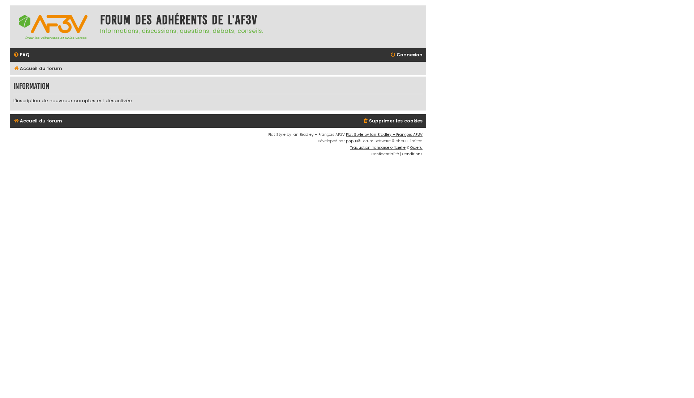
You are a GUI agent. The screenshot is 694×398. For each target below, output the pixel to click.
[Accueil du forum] (53, 26)
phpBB (352, 141)
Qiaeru (416, 147)
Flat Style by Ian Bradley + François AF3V (384, 134)
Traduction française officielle (378, 147)
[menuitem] (21, 55)
